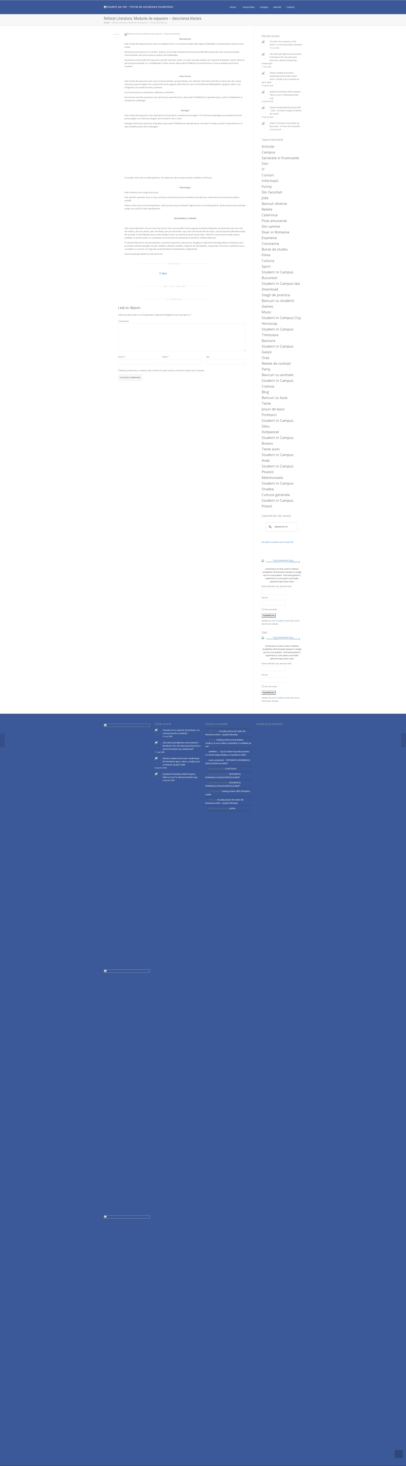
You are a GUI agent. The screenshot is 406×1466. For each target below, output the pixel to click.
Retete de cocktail (276, 363)
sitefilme (213, 751)
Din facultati (272, 192)
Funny (267, 186)
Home (233, 7)
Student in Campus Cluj (281, 317)
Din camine (271, 226)
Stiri (265, 163)
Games (267, 306)
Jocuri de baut (273, 409)
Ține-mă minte (270, 609)
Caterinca (270, 214)
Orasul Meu (248, 7)
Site (208, 357)
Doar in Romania (275, 232)
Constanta (270, 243)
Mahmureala (272, 477)
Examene (269, 237)
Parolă (265, 597)
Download (270, 289)
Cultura (268, 260)
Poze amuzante (274, 220)
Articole (277, 7)
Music (266, 312)
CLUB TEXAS (230, 768)
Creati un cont (282, 620)
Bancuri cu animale (277, 374)
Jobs (265, 197)
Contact (290, 7)
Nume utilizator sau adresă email (276, 586)
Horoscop (269, 323)
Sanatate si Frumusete (280, 157)
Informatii (270, 180)
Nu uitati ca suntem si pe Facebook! (277, 542)
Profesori (269, 414)
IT (263, 169)
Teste (266, 403)
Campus (264, 7)
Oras (265, 357)
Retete (267, 209)
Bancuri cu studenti (278, 300)
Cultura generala (276, 494)
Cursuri (116, 34)
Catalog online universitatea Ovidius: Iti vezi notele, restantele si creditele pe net (228, 743)
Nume (121, 357)
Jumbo (232, 808)
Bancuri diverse (274, 203)
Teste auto (271, 449)
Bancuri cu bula (274, 397)
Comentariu (123, 321)
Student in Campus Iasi (281, 283)
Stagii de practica (276, 294)
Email (164, 357)
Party (266, 369)
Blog (265, 391)
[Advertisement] (185, 152)
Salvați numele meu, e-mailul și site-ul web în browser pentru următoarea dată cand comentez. (162, 370)
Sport (266, 266)
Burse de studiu (275, 249)
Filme (266, 254)
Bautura (268, 340)
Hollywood (270, 431)
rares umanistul (216, 760)
